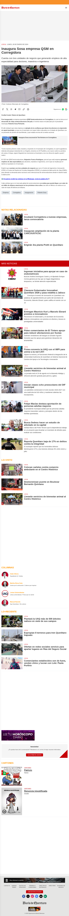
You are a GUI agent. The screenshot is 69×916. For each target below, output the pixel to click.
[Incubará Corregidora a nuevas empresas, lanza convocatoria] (12, 219)
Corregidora (17, 192)
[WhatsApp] (11, 109)
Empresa (6, 192)
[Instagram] (32, 896)
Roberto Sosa (42, 192)
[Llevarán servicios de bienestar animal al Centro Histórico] (12, 372)
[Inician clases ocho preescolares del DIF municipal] (12, 389)
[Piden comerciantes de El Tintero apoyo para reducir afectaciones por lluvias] (12, 335)
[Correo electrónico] (19, 109)
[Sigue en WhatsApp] (62, 109)
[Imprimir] (28, 109)
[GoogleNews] (36, 896)
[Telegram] (15, 109)
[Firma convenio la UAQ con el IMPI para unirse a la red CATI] (12, 354)
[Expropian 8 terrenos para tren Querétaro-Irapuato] (12, 635)
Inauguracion (29, 192)
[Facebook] (2, 109)
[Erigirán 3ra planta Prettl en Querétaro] (12, 247)
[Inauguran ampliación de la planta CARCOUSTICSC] (12, 233)
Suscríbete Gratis (35, 755)
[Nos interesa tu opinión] (34, 880)
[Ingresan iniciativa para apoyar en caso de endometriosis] (12, 276)
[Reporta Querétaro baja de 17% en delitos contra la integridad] (12, 446)
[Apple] (41, 896)
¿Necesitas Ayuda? (35, 892)
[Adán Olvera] (5, 574)
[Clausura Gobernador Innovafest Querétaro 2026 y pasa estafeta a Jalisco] (12, 296)
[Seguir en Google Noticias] (66, 109)
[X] (7, 109)
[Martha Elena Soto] (5, 584)
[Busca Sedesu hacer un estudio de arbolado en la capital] (12, 427)
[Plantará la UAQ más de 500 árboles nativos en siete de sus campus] (12, 621)
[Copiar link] (23, 109)
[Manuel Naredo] (5, 602)
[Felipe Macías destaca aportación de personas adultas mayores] (12, 408)
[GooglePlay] (45, 896)
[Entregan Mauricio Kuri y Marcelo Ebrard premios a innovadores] (12, 316)
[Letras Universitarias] (5, 593)
